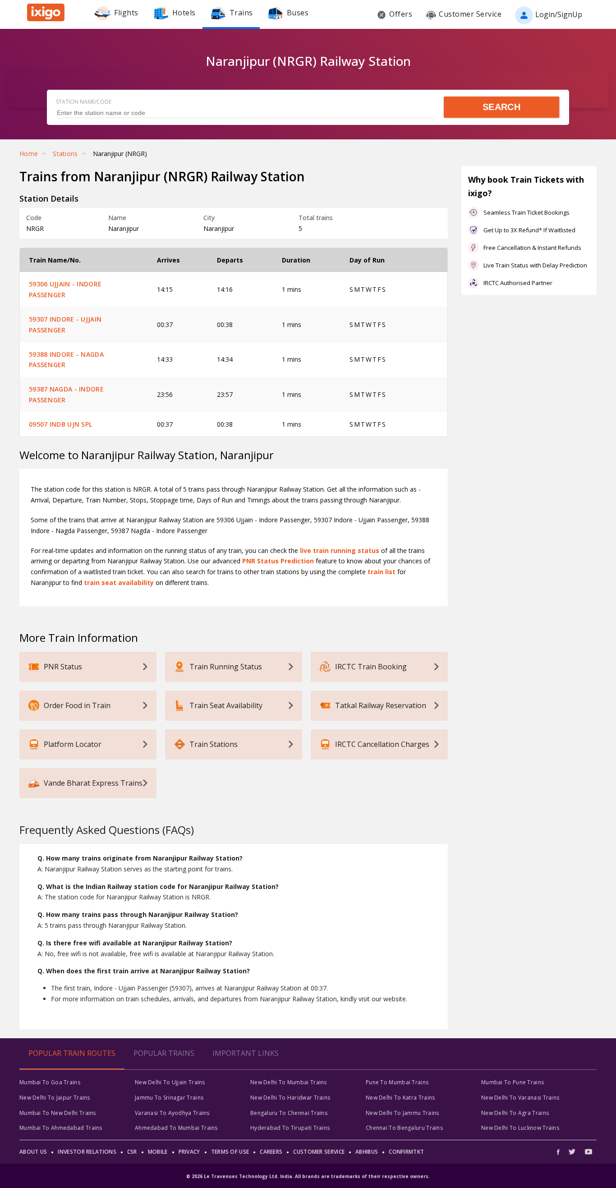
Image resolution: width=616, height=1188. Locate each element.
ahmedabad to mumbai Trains (176, 1128)
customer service (319, 1152)
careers (271, 1152)
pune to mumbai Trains (397, 1082)
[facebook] (560, 1152)
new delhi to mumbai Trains (288, 1082)
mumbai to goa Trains (49, 1082)
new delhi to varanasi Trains (520, 1097)
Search (501, 107)
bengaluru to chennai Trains (288, 1113)
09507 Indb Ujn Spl (60, 424)
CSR (132, 1152)
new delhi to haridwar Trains (290, 1097)
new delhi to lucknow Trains (520, 1128)
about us (33, 1152)
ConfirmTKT (406, 1152)
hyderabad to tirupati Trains (290, 1128)
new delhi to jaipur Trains (54, 1097)
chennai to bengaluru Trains (404, 1128)
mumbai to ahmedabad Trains (60, 1128)
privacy (189, 1152)
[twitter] (572, 1152)
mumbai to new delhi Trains (57, 1113)
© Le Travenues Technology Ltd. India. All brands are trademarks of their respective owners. (308, 1176)
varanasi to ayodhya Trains (172, 1113)
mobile (158, 1152)
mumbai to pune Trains (512, 1082)
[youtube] (588, 1152)
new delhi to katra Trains (400, 1097)
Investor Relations (87, 1152)
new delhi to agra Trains (515, 1113)
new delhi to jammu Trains (402, 1113)
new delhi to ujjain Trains (170, 1082)
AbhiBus (366, 1152)
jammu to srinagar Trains (169, 1097)
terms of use (230, 1152)
